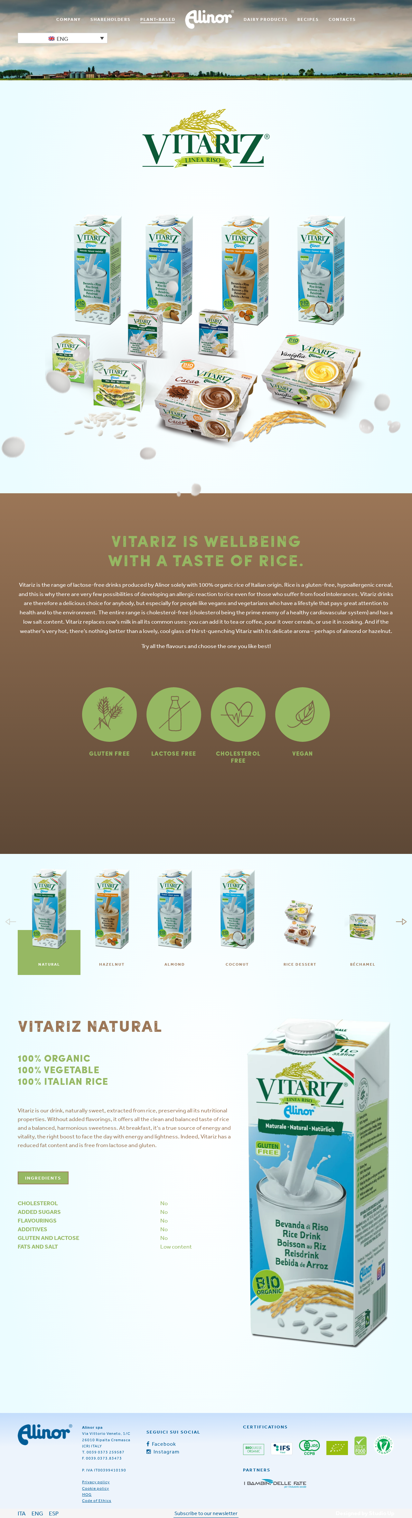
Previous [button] (10, 921)
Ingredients (43, 1178)
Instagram (166, 1451)
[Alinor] (45, 1434)
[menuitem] (69, 19)
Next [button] (401, 921)
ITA (22, 1513)
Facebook (163, 1444)
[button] (63, 38)
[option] (49, 921)
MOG (87, 1494)
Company (68, 19)
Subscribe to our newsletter (206, 1513)
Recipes (308, 19)
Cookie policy (95, 1488)
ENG (37, 1513)
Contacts (342, 19)
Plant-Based (157, 19)
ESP (54, 1513)
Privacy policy (96, 1482)
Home (209, 19)
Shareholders (110, 19)
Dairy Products (266, 19)
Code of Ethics (96, 1500)
